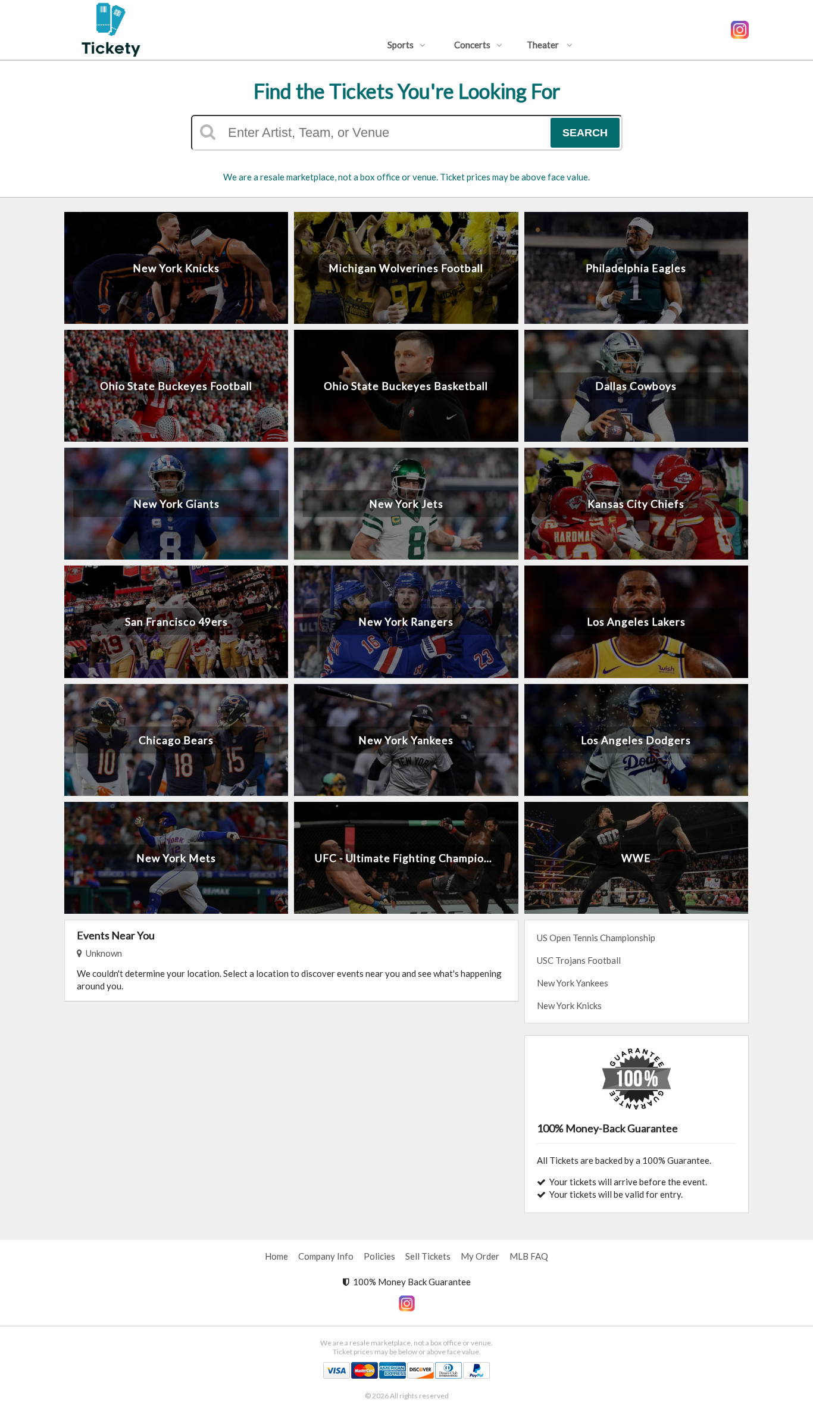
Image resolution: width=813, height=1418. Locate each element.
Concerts (472, 44)
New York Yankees (572, 982)
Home (276, 1256)
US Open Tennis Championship (596, 937)
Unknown (102, 953)
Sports (400, 44)
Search (585, 133)
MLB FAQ (528, 1256)
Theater (544, 44)
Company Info (326, 1256)
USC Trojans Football (579, 960)
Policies (379, 1256)
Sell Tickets (428, 1256)
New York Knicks (569, 1005)
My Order (480, 1256)
